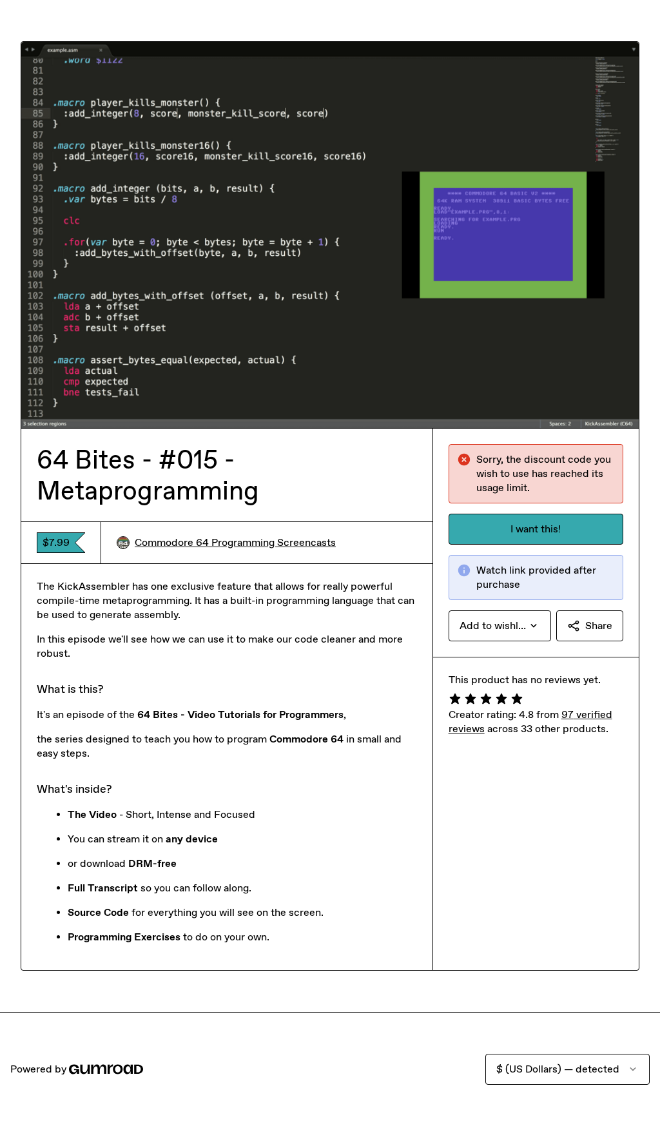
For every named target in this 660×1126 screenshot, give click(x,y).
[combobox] (500, 625)
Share (598, 625)
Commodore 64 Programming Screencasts (235, 542)
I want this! (535, 529)
